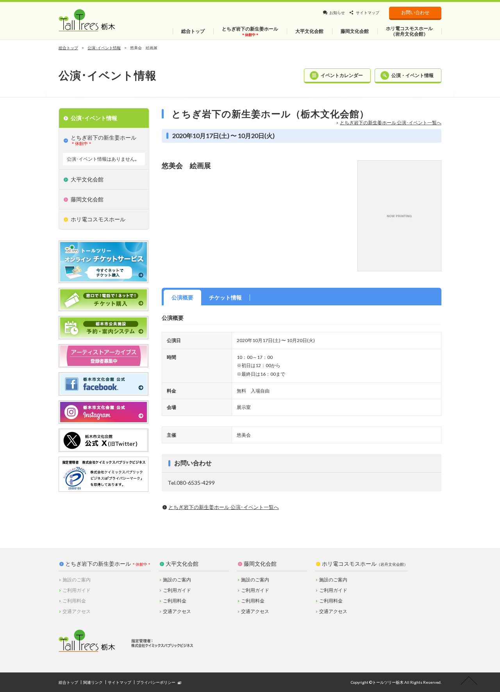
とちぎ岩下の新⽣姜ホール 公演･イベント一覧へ (390, 122)
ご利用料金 (174, 601)
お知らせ (337, 12)
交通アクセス (177, 611)
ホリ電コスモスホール (365, 564)
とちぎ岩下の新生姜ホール (98, 564)
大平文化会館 (182, 564)
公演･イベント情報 (104, 47)
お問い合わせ (415, 12)
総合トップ (68, 47)
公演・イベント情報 (412, 75)
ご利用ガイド (177, 590)
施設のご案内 (177, 580)
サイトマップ (367, 12)
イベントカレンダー (342, 75)
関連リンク (93, 682)
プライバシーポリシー (155, 682)
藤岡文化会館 (260, 564)
